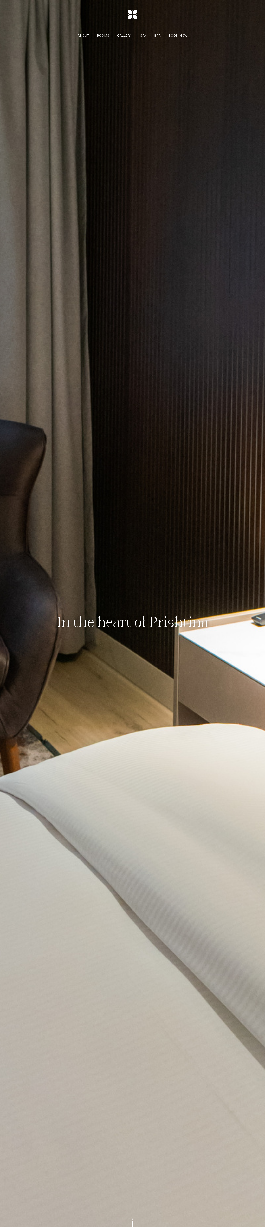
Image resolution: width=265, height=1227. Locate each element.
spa (143, 35)
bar (157, 35)
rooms (103, 35)
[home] (132, 14)
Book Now (178, 35)
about (83, 35)
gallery (124, 35)
